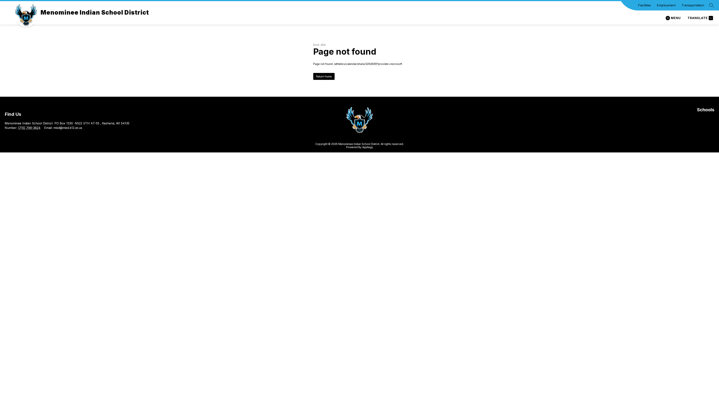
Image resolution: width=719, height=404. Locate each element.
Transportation (693, 5)
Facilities (644, 5)
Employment (666, 5)
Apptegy (367, 147)
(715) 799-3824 (29, 128)
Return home (324, 76)
